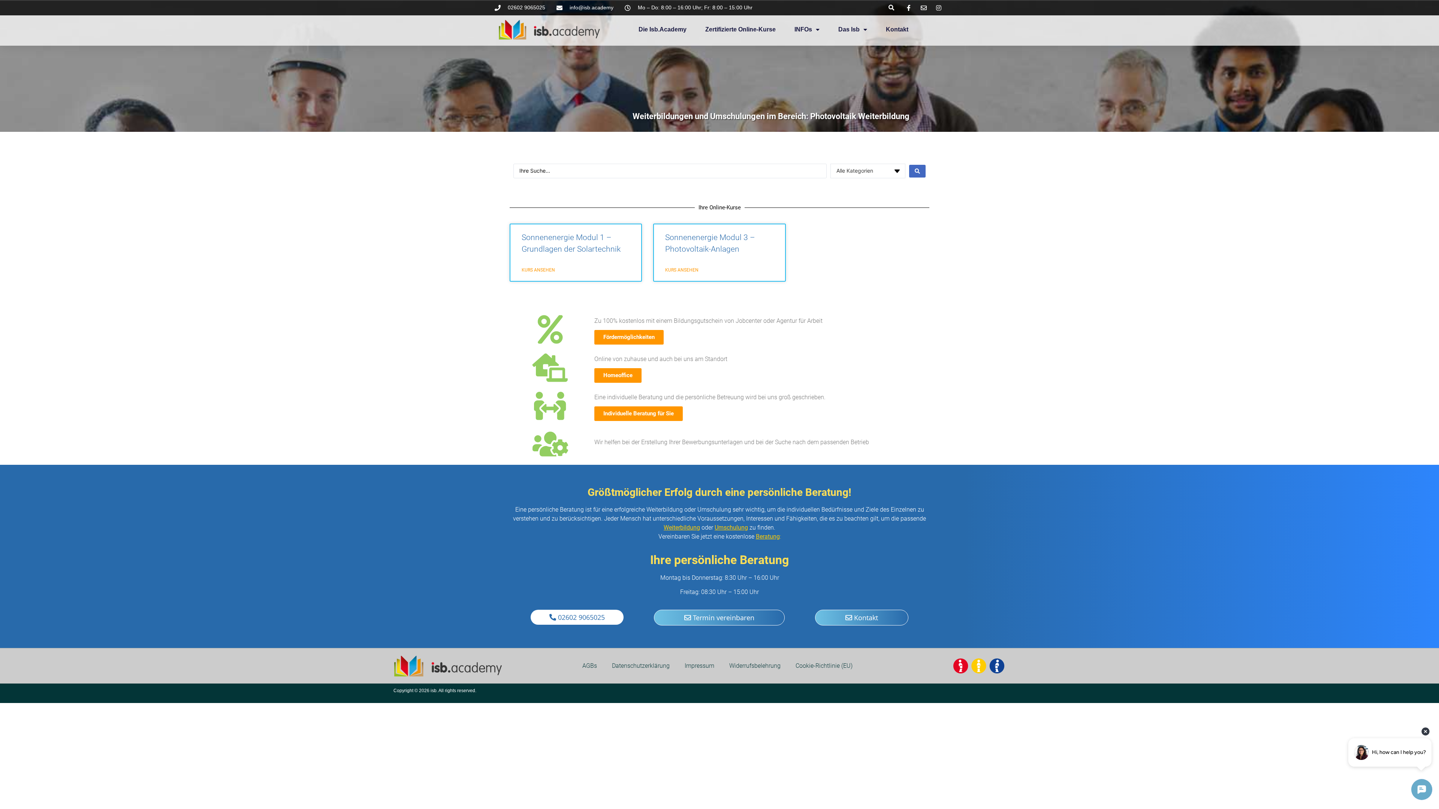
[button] (891, 7)
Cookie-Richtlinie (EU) (824, 665)
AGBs (589, 665)
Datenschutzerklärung (641, 665)
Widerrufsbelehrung (755, 665)
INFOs (803, 29)
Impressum (699, 665)
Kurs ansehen (538, 270)
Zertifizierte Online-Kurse (740, 29)
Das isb (849, 29)
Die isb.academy (663, 29)
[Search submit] (917, 171)
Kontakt (897, 29)
